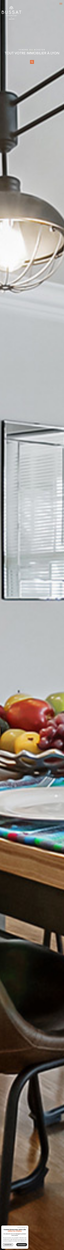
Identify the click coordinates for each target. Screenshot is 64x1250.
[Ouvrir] (32, 62)
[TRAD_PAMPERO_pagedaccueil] (11, 20)
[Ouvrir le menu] (61, 3)
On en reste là (21, 1227)
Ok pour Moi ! (22, 1244)
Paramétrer (8, 1244)
